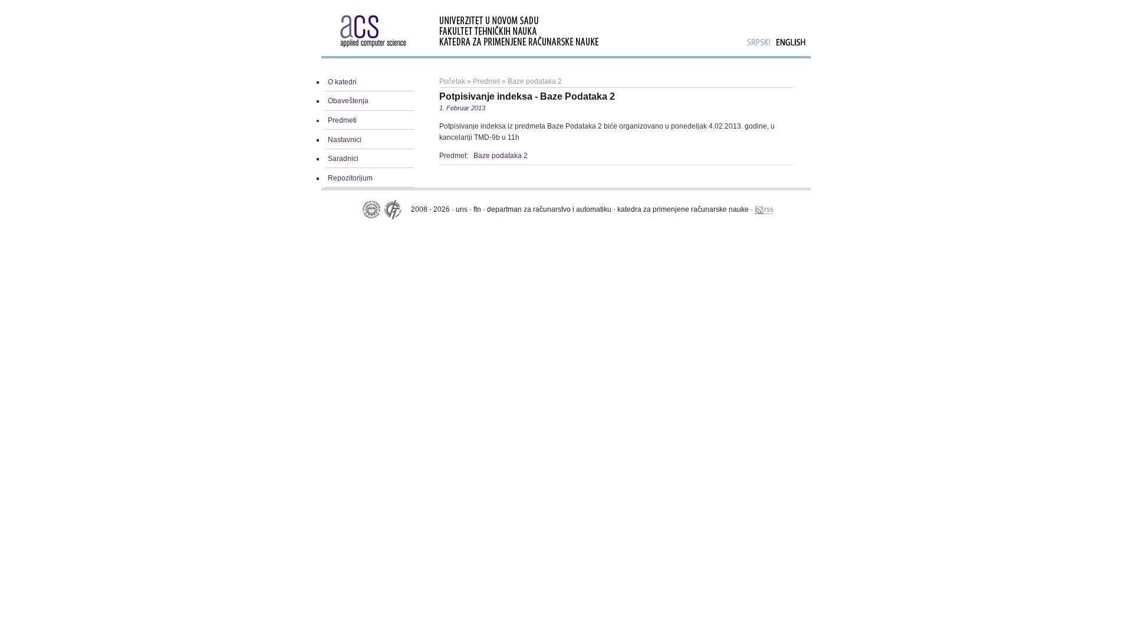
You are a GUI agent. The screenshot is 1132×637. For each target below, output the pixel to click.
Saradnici (343, 159)
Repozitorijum (350, 178)
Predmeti (342, 120)
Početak (452, 81)
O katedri (342, 82)
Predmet (486, 81)
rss (769, 209)
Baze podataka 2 (535, 81)
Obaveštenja (348, 101)
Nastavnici (344, 140)
